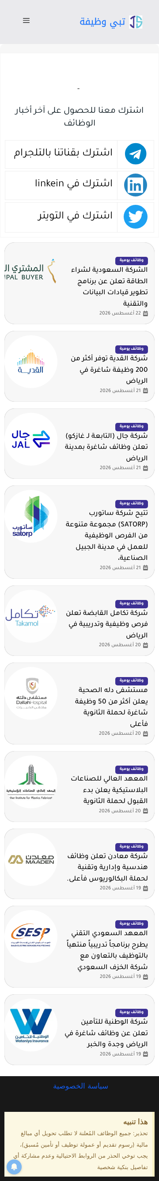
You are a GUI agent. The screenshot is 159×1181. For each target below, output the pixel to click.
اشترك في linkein (74, 184)
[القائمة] (26, 22)
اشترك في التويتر (75, 216)
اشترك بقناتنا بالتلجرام (63, 153)
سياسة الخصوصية (79, 1085)
